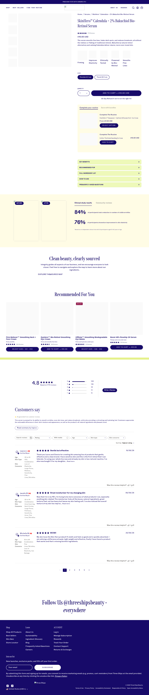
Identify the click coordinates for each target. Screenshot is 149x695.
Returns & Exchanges (63, 650)
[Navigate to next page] (89, 570)
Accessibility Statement (103, 688)
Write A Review (109, 390)
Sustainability (31, 636)
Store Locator (12, 643)
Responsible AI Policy (119, 688)
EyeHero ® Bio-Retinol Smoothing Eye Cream (111, 138)
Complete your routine (89, 108)
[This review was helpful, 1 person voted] (128, 485)
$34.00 (134, 347)
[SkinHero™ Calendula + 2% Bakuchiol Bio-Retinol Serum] (12, 18)
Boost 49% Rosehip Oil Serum (123, 337)
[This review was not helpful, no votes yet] (131, 485)
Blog (27, 643)
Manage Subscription (63, 636)
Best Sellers (11, 636)
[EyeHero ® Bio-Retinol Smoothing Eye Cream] (89, 139)
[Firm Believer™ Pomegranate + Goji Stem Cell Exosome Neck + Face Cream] (89, 121)
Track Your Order (61, 643)
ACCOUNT (58, 627)
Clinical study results (83, 203)
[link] (86, 33)
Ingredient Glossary (34, 639)
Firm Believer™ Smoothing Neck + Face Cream (21, 338)
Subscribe (47, 667)
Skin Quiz (10, 639)
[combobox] (42, 438)
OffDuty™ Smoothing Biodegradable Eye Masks (91, 338)
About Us (29, 632)
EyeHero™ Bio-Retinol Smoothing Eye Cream (55, 338)
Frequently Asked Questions (38, 646)
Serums (87, 14)
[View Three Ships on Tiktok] (12, 685)
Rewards (57, 639)
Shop (8, 627)
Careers (29, 650)
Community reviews (104, 203)
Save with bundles (108, 108)
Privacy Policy (61, 676)
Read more (70, 461)
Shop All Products (13, 632)
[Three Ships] (74, 7)
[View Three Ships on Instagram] (7, 685)
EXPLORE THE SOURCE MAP (50, 274)
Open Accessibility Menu (135, 688)
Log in (56, 632)
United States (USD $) (17, 689)
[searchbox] (22, 437)
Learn (28, 627)
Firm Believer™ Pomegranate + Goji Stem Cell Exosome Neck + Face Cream (119, 118)
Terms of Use (80, 688)
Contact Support (61, 646)
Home (80, 14)
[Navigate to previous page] (60, 570)
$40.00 (64, 349)
